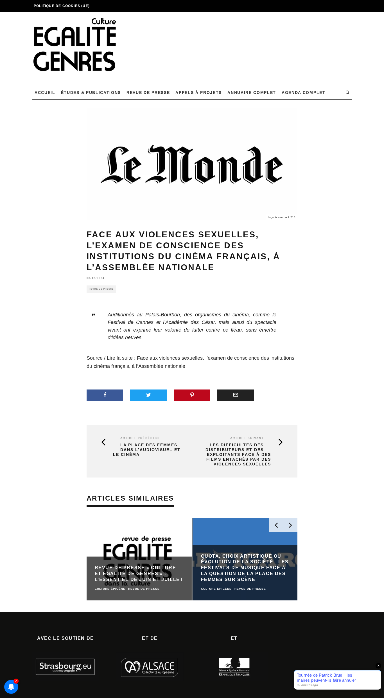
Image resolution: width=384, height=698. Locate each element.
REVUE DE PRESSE (148, 92)
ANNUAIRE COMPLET (251, 92)
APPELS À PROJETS (198, 92)
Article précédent (140, 438)
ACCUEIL (45, 92)
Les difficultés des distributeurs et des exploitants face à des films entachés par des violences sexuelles (238, 454)
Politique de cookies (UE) (62, 6)
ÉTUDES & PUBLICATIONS (91, 92)
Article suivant (247, 438)
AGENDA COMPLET (304, 92)
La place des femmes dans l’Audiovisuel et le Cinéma (146, 450)
